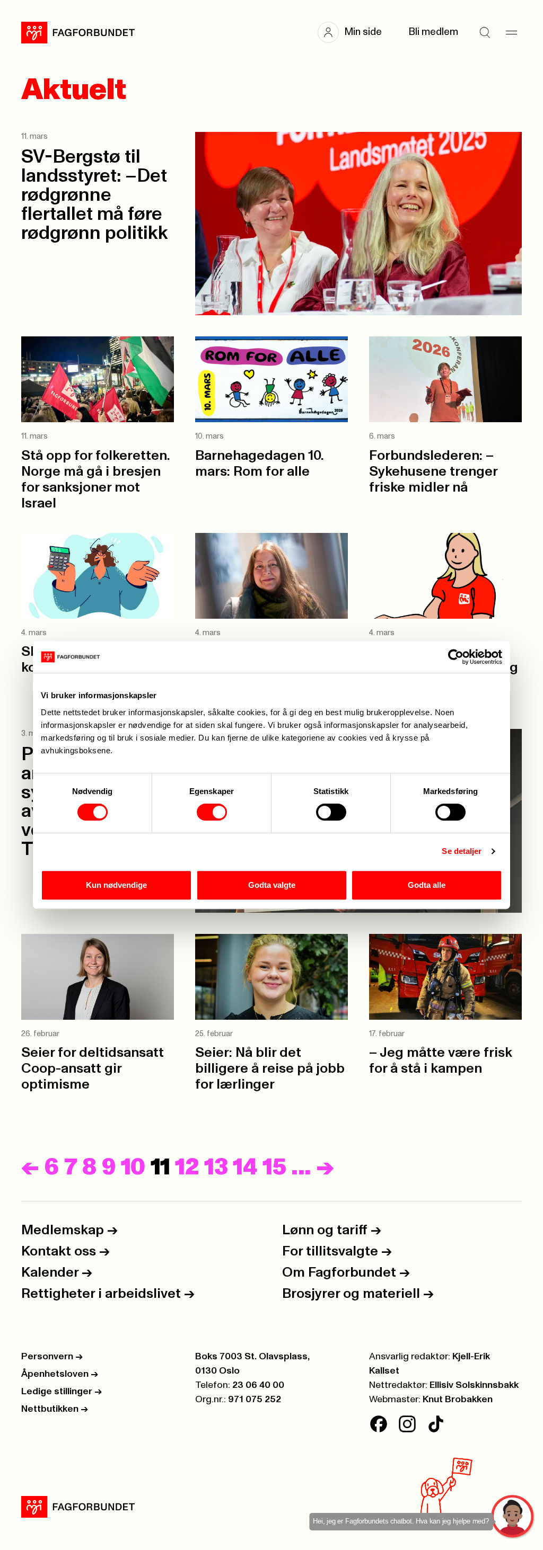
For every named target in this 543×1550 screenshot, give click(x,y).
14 (245, 1167)
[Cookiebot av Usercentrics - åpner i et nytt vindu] (455, 657)
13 (215, 1167)
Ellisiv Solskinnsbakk (474, 1385)
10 (133, 1167)
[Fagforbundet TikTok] (435, 1423)
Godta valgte (271, 884)
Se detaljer (461, 851)
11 (160, 1167)
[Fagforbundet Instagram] (407, 1423)
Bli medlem (433, 32)
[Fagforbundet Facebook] (378, 1423)
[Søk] (484, 32)
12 (187, 1167)
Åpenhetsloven (59, 1374)
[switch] (212, 812)
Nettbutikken (54, 1409)
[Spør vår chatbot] (513, 1517)
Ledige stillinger (61, 1391)
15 (274, 1167)
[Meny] (511, 32)
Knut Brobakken (458, 1399)
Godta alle (426, 884)
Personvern (52, 1356)
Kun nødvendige (116, 884)
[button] (355, 32)
